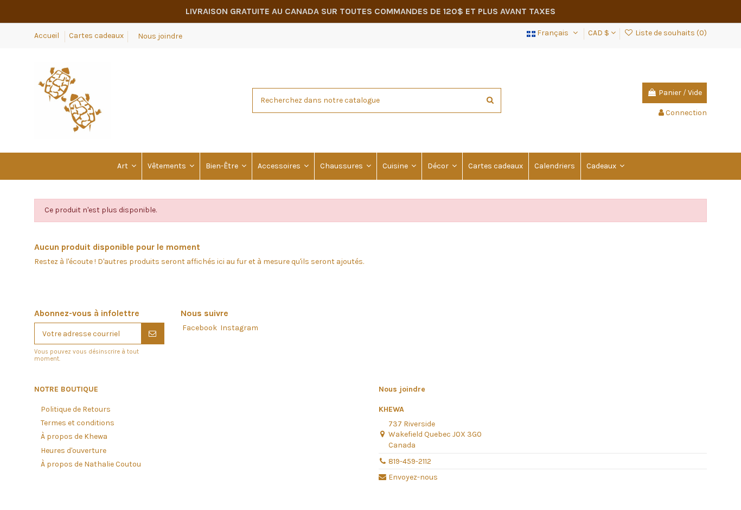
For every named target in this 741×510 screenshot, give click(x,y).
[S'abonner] (152, 333)
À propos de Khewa (74, 436)
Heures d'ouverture (73, 450)
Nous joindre (160, 35)
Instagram (239, 327)
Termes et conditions (77, 422)
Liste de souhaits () (670, 32)
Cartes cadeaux (96, 35)
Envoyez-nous (413, 477)
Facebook (199, 327)
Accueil (47, 35)
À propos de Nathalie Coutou (91, 464)
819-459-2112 (409, 461)
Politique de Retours (76, 409)
